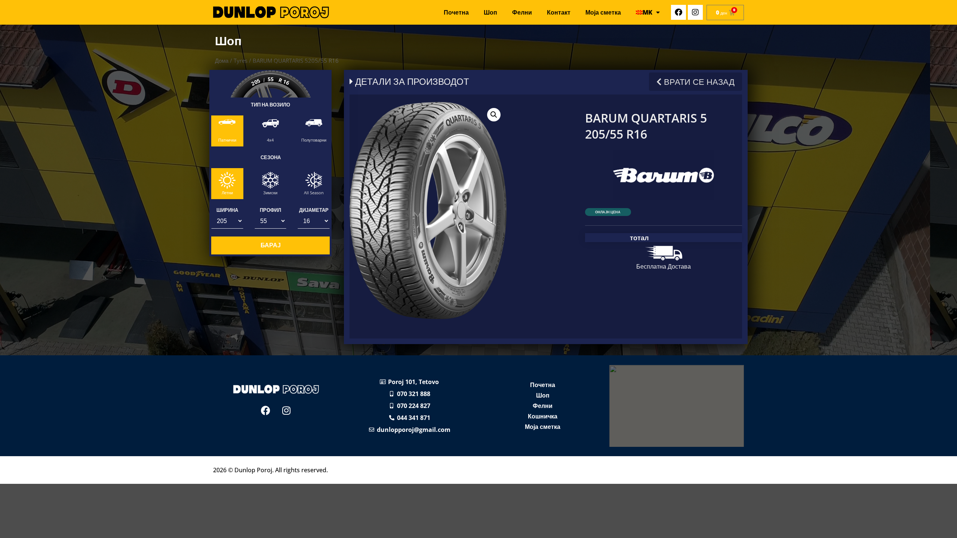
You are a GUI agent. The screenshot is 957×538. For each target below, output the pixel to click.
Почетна (456, 12)
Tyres (240, 60)
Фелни (522, 12)
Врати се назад (698, 81)
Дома (221, 60)
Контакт (558, 12)
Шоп (490, 12)
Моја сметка (603, 12)
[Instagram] (695, 12)
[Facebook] (678, 12)
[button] (494, 114)
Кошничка (542, 416)
